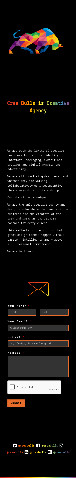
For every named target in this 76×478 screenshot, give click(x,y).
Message (16, 352)
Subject (16, 337)
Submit (16, 403)
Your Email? (19, 321)
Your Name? (19, 305)
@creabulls (26, 445)
